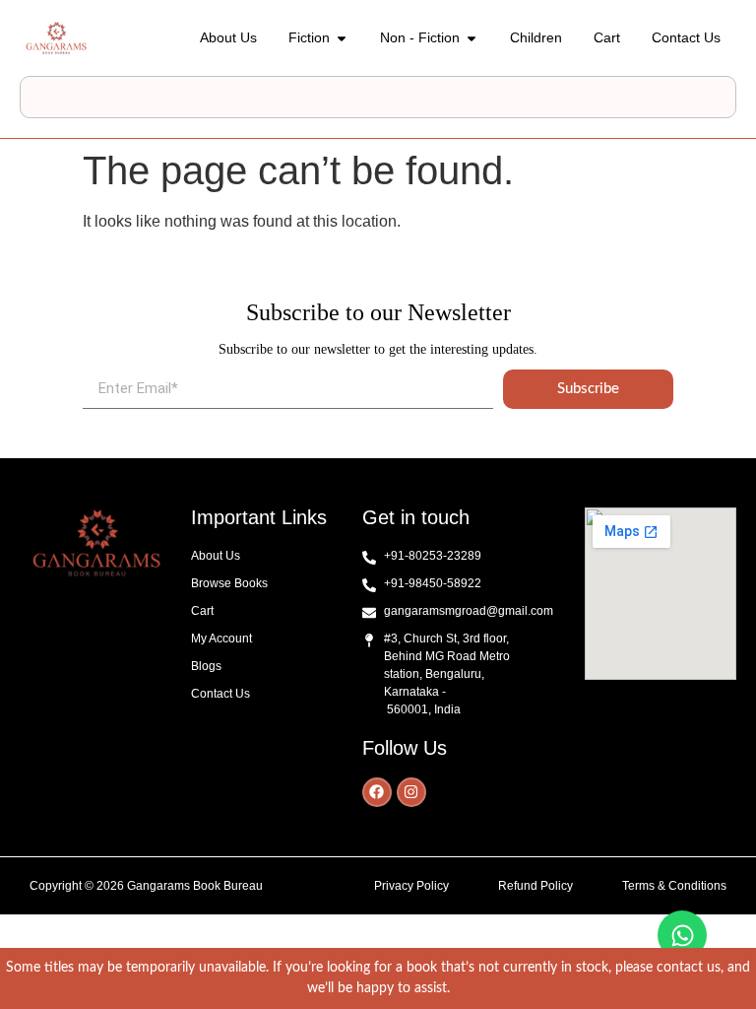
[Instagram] (411, 792)
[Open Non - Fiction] (471, 38)
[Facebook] (377, 792)
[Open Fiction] (341, 38)
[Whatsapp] (682, 935)
